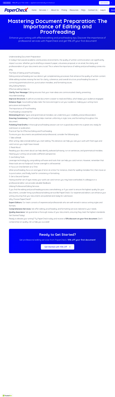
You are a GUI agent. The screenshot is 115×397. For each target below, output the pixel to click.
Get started (104, 3)
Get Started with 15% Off (55, 247)
